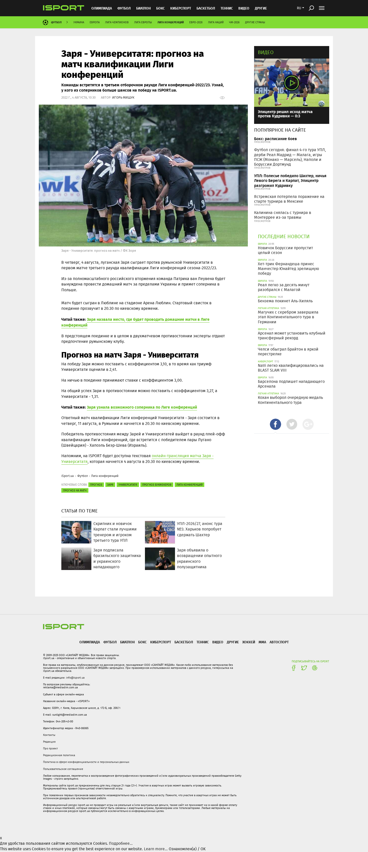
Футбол (124, 8)
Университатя (127, 485)
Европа (95, 22)
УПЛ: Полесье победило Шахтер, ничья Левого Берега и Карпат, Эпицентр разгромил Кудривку (290, 180)
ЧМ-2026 (234, 22)
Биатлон (143, 8)
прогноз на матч (75, 490)
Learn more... (156, 849)
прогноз (96, 485)
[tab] (275, 424)
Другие (261, 8)
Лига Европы (143, 22)
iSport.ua (67, 476)
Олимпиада (101, 8)
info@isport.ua (75, 678)
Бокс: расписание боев (275, 138)
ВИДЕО (243, 8)
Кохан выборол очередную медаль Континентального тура (290, 400)
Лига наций (216, 22)
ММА (262, 642)
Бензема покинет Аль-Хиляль (285, 301)
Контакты (49, 735)
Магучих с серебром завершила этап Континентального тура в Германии (288, 317)
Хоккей (248, 642)
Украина (78, 22)
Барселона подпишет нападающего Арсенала (291, 384)
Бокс (160, 8)
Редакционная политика (59, 755)
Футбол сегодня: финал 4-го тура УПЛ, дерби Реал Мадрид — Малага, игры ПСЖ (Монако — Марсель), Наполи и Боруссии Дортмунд (290, 157)
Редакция (49, 742)
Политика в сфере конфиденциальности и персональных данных (86, 762)
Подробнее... (121, 843)
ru (299, 8)
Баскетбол (206, 8)
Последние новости (284, 236)
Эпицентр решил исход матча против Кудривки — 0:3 (285, 113)
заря (110, 485)
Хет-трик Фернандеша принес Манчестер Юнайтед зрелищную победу (288, 268)
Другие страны (255, 22)
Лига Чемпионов (117, 22)
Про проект (50, 748)
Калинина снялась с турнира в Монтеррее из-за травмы (282, 215)
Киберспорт (180, 8)
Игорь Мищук (123, 97)
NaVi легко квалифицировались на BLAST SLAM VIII (291, 368)
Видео (266, 52)
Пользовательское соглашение (63, 769)
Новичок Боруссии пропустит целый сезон (285, 250)
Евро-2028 (196, 22)
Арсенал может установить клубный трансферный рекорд (291, 335)
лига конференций (189, 485)
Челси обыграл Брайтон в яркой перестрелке (288, 351)
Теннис (227, 8)
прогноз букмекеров (156, 485)
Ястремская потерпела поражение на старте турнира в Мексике (289, 199)
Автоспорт (279, 642)
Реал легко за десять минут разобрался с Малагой (283, 287)
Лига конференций (170, 22)
